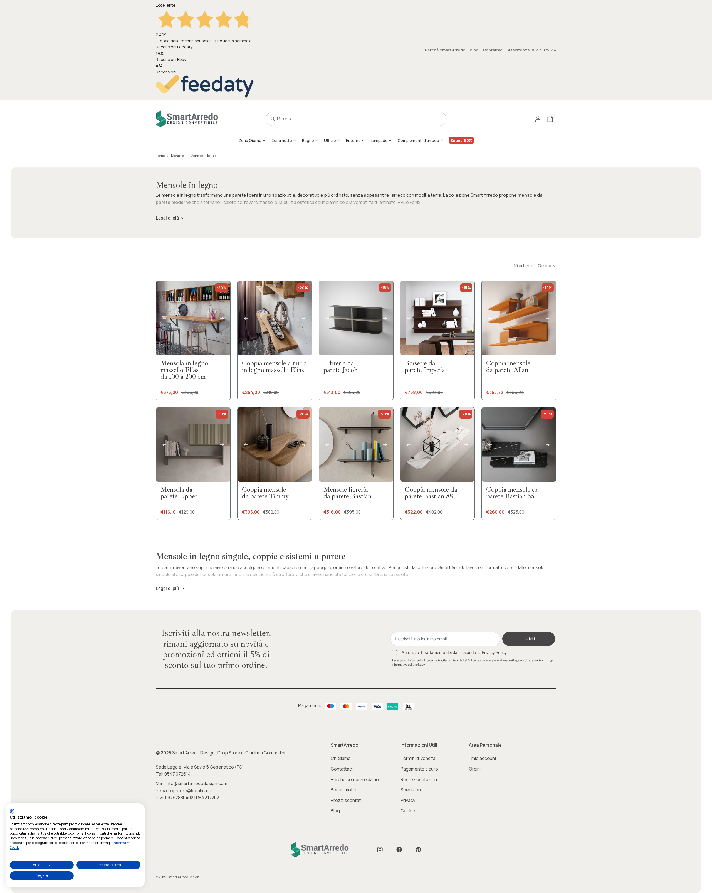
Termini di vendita (418, 758)
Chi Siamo (341, 758)
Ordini (475, 769)
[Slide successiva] (222, 318)
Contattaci (493, 50)
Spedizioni (411, 790)
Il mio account (482, 758)
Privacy (407, 800)
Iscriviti (529, 639)
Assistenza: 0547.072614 (532, 50)
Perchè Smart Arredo (445, 50)
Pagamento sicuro (419, 769)
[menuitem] (252, 140)
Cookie (407, 811)
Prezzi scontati (346, 800)
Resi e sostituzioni (419, 779)
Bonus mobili (343, 790)
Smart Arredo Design (183, 877)
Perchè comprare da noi (355, 779)
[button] (547, 266)
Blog (474, 50)
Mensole (177, 155)
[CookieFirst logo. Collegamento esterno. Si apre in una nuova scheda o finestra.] (12, 811)
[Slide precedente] (164, 318)
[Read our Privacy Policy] (551, 661)
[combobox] (350, 119)
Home (160, 155)
